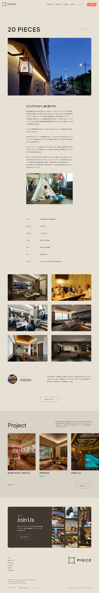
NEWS (73, 4)
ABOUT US (50, 4)
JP (82, 4)
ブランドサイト (35, 587)
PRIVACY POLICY (12, 587)
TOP (9, 557)
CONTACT (11, 570)
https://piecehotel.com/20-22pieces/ (51, 261)
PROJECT (58, 4)
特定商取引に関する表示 (24, 587)
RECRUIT (66, 4)
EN (79, 4)
